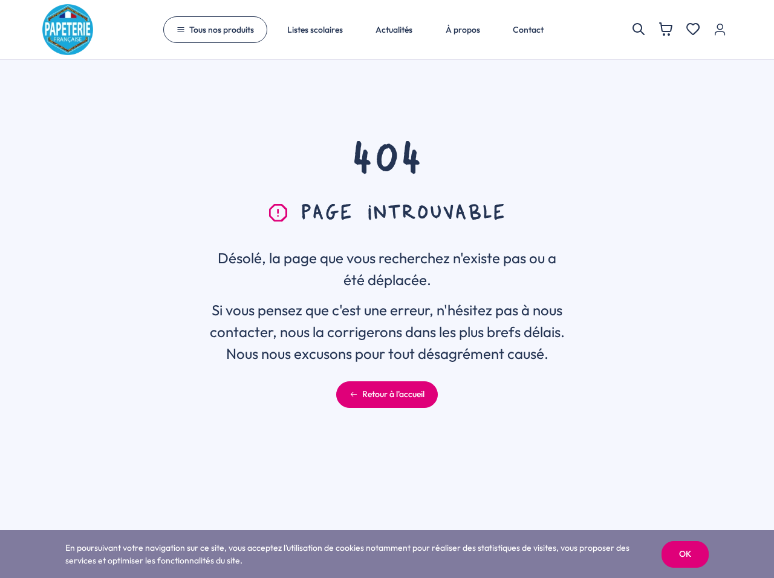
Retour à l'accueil (393, 394)
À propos (463, 29)
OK (685, 553)
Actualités (394, 29)
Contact (528, 29)
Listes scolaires (315, 29)
